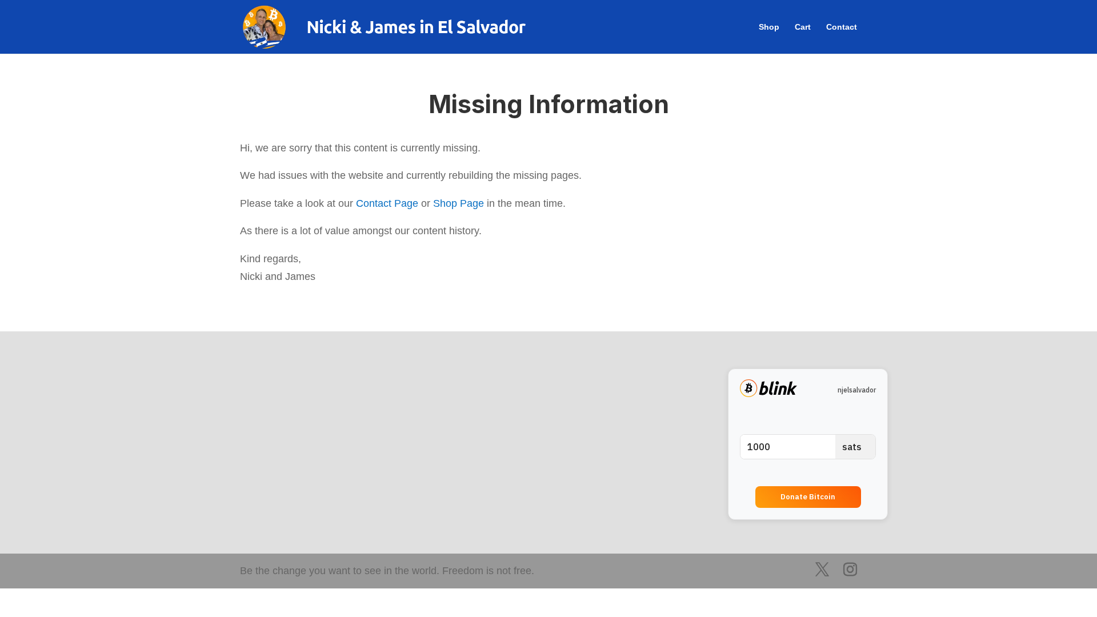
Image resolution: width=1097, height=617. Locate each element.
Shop (769, 27)
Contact (841, 27)
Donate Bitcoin (807, 497)
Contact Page (387, 203)
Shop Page (458, 203)
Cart (803, 27)
